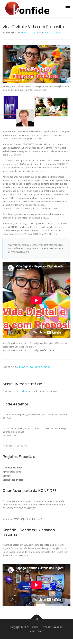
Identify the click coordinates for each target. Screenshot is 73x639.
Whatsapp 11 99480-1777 (28, 518)
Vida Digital (43, 367)
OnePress (53, 627)
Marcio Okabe (53, 32)
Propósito (26, 367)
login (25, 391)
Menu (67, 6)
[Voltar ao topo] (37, 619)
